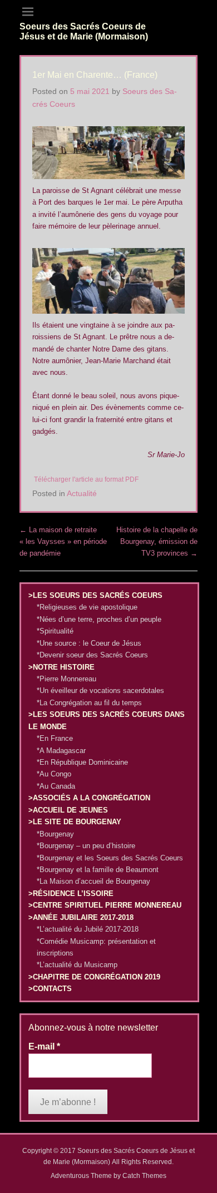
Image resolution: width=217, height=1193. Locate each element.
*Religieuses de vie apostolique (87, 607)
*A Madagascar (61, 750)
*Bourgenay (55, 834)
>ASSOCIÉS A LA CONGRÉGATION (89, 798)
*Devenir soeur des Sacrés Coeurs (92, 655)
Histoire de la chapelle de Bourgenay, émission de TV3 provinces (157, 542)
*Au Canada (56, 786)
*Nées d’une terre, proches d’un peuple (99, 619)
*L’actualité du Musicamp (77, 965)
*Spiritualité (55, 631)
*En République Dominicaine (82, 762)
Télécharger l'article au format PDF (86, 479)
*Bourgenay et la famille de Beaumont (98, 869)
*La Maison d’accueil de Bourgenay (93, 881)
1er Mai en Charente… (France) (94, 75)
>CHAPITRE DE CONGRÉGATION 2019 (94, 977)
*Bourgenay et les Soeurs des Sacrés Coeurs (110, 858)
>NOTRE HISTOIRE (61, 667)
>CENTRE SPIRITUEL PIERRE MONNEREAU (104, 905)
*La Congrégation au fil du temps (89, 703)
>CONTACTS (50, 988)
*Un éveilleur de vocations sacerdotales (100, 690)
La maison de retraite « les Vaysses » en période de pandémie (63, 542)
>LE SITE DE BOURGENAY (74, 822)
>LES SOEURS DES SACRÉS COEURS (95, 595)
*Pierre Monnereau (66, 679)
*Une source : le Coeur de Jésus (89, 643)
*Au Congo (54, 774)
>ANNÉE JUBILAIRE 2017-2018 (81, 917)
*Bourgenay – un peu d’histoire (86, 845)
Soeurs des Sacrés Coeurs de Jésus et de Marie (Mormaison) (83, 31)
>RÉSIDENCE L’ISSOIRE (71, 893)
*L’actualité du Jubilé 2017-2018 (88, 929)
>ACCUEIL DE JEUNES (68, 810)
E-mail (44, 1046)
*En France (55, 738)
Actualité (82, 493)
